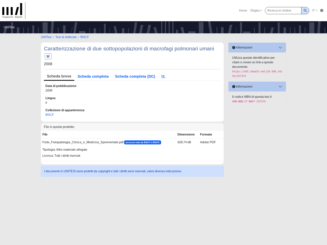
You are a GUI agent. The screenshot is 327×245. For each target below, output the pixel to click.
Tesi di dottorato (66, 37)
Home (243, 10)
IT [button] (313, 10)
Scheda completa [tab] (93, 76)
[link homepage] (13, 10)
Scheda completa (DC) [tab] (135, 76)
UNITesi (46, 37)
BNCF (84, 37)
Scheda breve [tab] (59, 76)
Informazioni (243, 47)
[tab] (163, 76)
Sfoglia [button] (255, 10)
